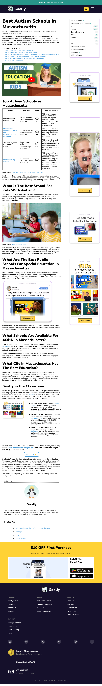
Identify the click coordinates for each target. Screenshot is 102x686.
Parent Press (14, 31)
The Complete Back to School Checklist (27, 172)
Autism (42, 31)
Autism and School (19, 244)
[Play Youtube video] (31, 79)
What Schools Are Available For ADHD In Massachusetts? (25, 57)
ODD (73, 35)
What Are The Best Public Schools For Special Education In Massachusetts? (32, 55)
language (28, 447)
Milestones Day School (9, 160)
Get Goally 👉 (31, 454)
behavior (34, 431)
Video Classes (76, 55)
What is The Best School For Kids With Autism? (21, 53)
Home (4, 31)
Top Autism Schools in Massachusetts (19, 51)
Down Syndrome (77, 32)
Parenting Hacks (77, 49)
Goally (20, 9)
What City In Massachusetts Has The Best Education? (24, 59)
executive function (15, 447)
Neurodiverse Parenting (29, 31)
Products (74, 52)
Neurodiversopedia (78, 46)
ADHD (73, 26)
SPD (72, 44)
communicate (36, 418)
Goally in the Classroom (14, 61)
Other (73, 38)
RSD (72, 41)
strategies (6, 346)
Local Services (76, 20)
